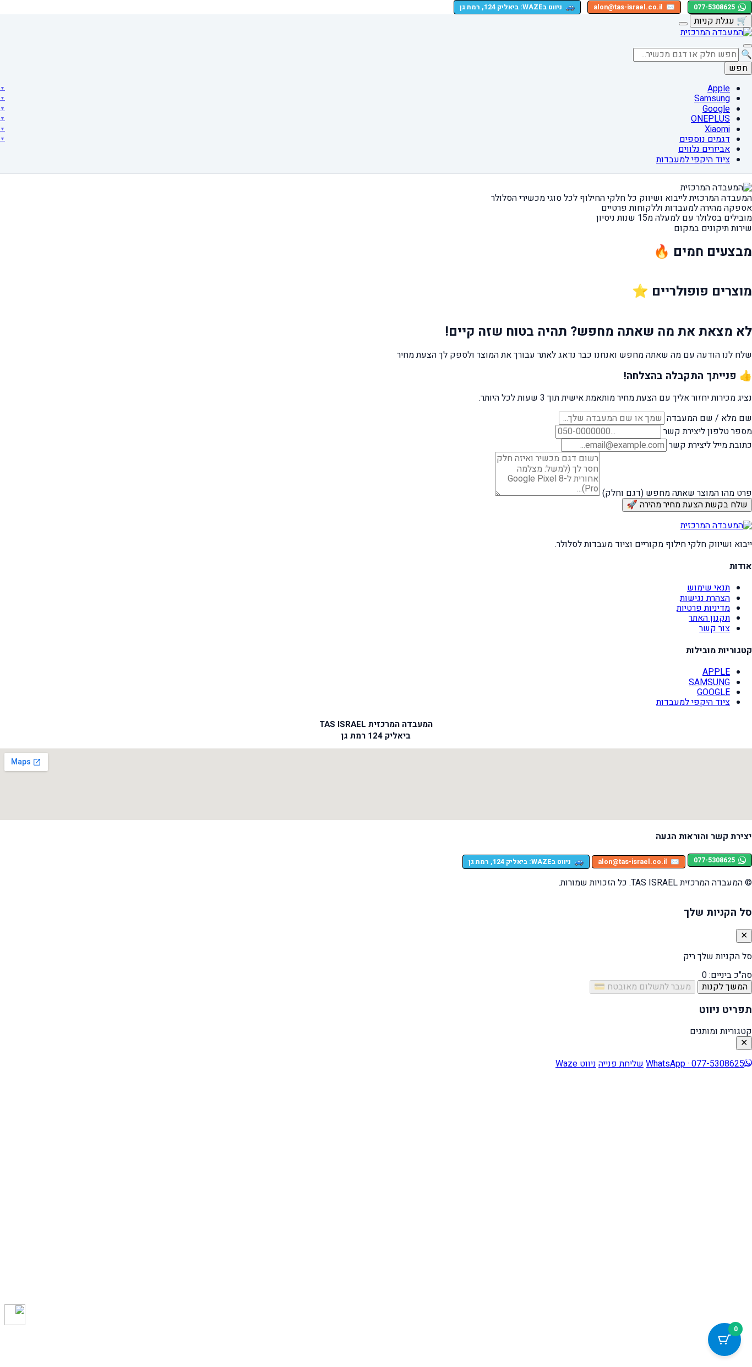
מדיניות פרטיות (703, 608)
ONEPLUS (710, 119)
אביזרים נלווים (704, 149)
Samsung (712, 98)
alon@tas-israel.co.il (634, 7)
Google (716, 109)
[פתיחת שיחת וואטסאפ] (14, 1314)
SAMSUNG (709, 682)
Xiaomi (717, 129)
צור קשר (714, 628)
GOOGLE (713, 692)
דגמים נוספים (704, 139)
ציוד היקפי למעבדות (693, 159)
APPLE (716, 672)
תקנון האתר (709, 618)
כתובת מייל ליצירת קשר (710, 445)
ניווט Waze (575, 1063)
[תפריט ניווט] (747, 45)
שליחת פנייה (621, 1063)
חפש (738, 68)
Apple (718, 89)
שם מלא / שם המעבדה (709, 418)
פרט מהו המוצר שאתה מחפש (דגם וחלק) (677, 493)
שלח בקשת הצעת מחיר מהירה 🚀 (687, 504)
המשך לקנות (725, 986)
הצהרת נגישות (705, 598)
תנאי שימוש (708, 587)
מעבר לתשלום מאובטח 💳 (642, 986)
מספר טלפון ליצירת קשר (707, 431)
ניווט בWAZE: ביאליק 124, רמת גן (517, 7)
